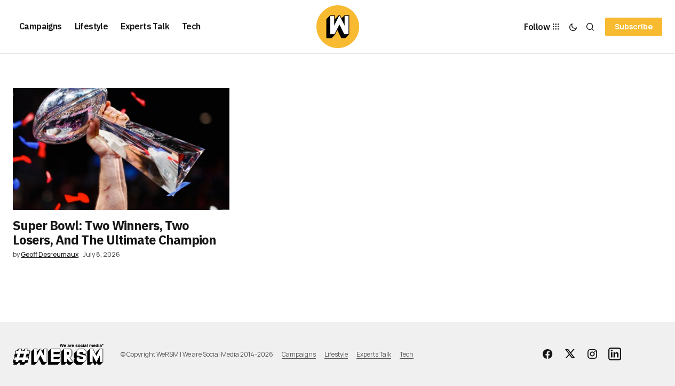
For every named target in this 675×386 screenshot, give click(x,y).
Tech (407, 354)
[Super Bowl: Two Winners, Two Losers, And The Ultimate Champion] (121, 149)
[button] (573, 27)
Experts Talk (373, 354)
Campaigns (299, 354)
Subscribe (634, 26)
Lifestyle (336, 354)
